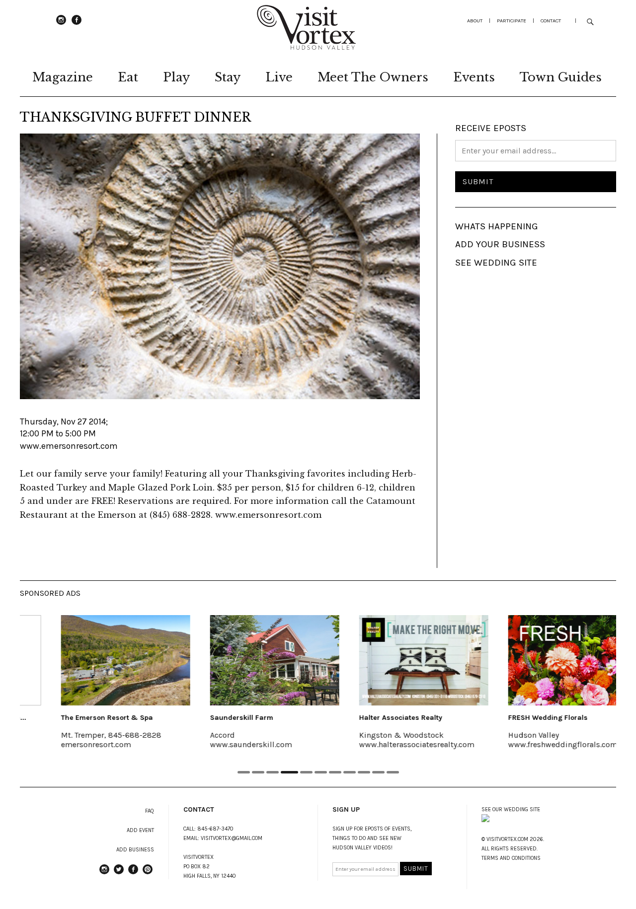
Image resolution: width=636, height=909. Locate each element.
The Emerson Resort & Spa (76, 717)
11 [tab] (393, 772)
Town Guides (561, 77)
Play (176, 77)
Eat (128, 77)
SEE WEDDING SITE (496, 262)
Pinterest (148, 873)
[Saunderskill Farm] (243, 660)
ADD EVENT (140, 830)
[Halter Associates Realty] (392, 660)
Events (474, 77)
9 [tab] (364, 772)
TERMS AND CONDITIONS (511, 858)
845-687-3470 (215, 829)
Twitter (119, 873)
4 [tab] (289, 772)
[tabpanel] (94, 688)
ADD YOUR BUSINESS (500, 244)
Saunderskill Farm (210, 717)
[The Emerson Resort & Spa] (94, 660)
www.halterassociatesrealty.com (385, 744)
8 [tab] (349, 772)
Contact (551, 20)
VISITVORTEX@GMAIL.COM (231, 838)
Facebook (76, 24)
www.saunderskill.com (220, 744)
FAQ (149, 811)
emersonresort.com (65, 744)
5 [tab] (306, 772)
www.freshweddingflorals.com (531, 744)
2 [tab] (258, 772)
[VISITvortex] (306, 47)
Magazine (62, 77)
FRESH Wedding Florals (516, 717)
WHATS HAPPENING (496, 226)
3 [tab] (272, 772)
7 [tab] (335, 772)
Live (279, 77)
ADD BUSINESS (135, 849)
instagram (61, 24)
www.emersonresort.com (69, 446)
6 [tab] (321, 772)
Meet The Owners (373, 77)
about (474, 20)
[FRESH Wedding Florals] (541, 660)
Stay (227, 77)
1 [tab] (244, 772)
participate (511, 20)
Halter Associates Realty (369, 717)
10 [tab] (378, 772)
